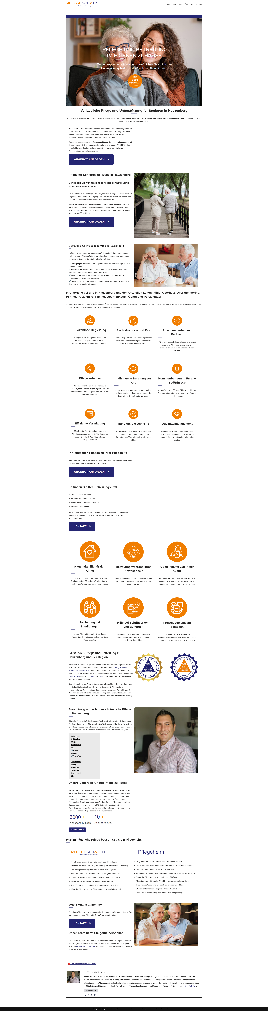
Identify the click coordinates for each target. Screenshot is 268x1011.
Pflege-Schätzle (111, 958)
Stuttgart (91, 676)
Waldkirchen (73, 670)
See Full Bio (190, 986)
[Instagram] (88, 995)
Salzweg (115, 668)
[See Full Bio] (196, 986)
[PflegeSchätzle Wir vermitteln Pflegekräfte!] (84, 4)
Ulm (100, 676)
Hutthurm (123, 668)
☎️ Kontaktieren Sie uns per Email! (82, 964)
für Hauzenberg (157, 958)
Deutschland (75, 676)
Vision (132, 1009)
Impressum (127, 1009)
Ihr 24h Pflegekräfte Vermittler (134, 958)
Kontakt (199, 4)
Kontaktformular (171, 1009)
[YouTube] (91, 995)
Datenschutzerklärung (140, 1009)
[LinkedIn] (94, 995)
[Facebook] (85, 995)
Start (168, 4)
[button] (181, 4)
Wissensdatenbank (150, 1009)
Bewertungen (120, 1009)
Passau (77, 210)
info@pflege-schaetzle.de (85, 946)
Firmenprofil (113, 1009)
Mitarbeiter (163, 1009)
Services (158, 1009)
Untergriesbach (84, 670)
